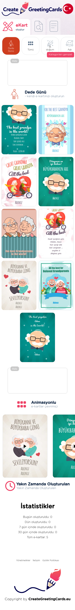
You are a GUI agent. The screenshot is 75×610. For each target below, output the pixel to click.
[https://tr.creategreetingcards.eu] (31, 9)
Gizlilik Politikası (50, 560)
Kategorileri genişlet (60, 54)
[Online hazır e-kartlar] (54, 26)
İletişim (36, 560)
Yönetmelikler (23, 560)
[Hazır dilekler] (38, 26)
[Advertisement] (37, 73)
